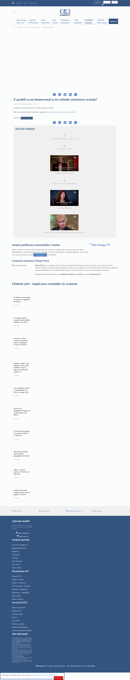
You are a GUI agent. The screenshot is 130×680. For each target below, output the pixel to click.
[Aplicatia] (23, 533)
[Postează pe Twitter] (65, 94)
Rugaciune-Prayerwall (19, 548)
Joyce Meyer (16, 564)
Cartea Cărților (33, 3)
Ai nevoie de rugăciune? (20, 545)
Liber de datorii (17, 561)
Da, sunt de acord (58, 678)
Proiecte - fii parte (18, 579)
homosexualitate (26, 118)
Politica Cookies (36, 675)
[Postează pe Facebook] (54, 94)
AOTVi (114, 2)
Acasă (13, 27)
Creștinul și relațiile (35, 27)
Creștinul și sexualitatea (48, 27)
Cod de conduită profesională (18, 656)
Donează (113, 21)
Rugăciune (98, 2)
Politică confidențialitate (20, 627)
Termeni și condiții (18, 624)
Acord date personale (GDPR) (21, 630)
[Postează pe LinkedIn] (70, 94)
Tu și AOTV (16, 621)
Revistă (14, 617)
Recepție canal (16, 611)
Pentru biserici (16, 596)
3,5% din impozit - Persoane (21, 586)
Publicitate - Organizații (19, 589)
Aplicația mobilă (17, 614)
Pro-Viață (15, 558)
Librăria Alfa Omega (102, 21)
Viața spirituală (78, 21)
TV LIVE (107, 2)
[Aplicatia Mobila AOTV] (23, 536)
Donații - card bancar (19, 583)
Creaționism (16, 555)
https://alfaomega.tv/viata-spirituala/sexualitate (61, 112)
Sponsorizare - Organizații (20, 592)
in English (18, 3)
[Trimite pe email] (75, 94)
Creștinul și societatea (88, 21)
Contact (25, 3)
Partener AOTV (17, 576)
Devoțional (15, 551)
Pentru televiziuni (17, 599)
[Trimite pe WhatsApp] (59, 94)
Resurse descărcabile (18, 607)
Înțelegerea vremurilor (65, 21)
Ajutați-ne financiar (40, 255)
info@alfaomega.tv (59, 666)
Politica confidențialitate (50, 675)
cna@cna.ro (17, 662)
